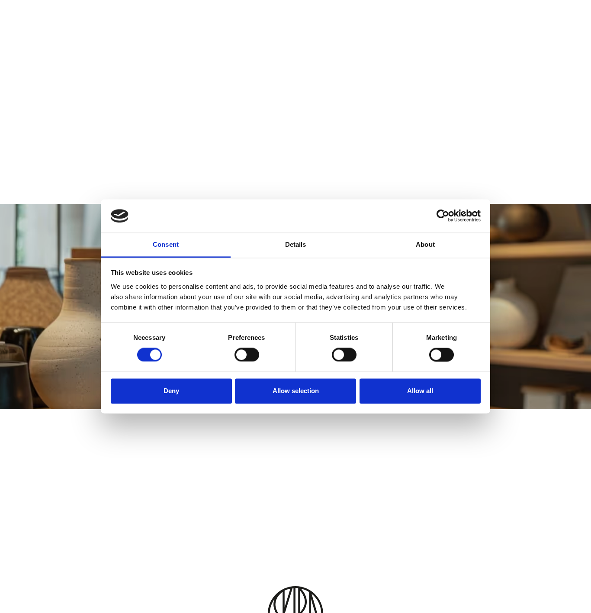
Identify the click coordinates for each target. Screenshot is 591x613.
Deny (171, 390)
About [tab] (425, 244)
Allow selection (296, 390)
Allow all (420, 390)
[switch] (246, 355)
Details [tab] (295, 244)
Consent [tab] (166, 244)
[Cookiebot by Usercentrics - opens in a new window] (443, 216)
